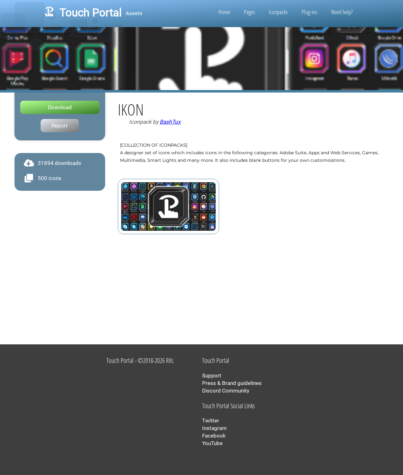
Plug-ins (309, 12)
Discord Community (225, 390)
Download (60, 107)
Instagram (214, 428)
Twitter (210, 420)
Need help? (342, 12)
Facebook (214, 436)
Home (224, 12)
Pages (249, 12)
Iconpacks (278, 12)
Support (211, 375)
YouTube (212, 443)
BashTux (170, 122)
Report (60, 125)
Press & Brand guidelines (232, 383)
